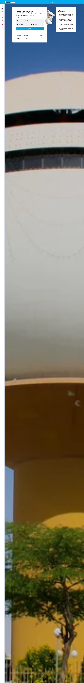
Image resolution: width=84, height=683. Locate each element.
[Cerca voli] (2, 6)
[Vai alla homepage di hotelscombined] (10, 2)
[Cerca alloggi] (2, 8)
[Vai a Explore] (2, 17)
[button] (2, 2)
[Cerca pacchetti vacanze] (2, 14)
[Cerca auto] (2, 11)
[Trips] (2, 20)
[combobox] (20, 17)
